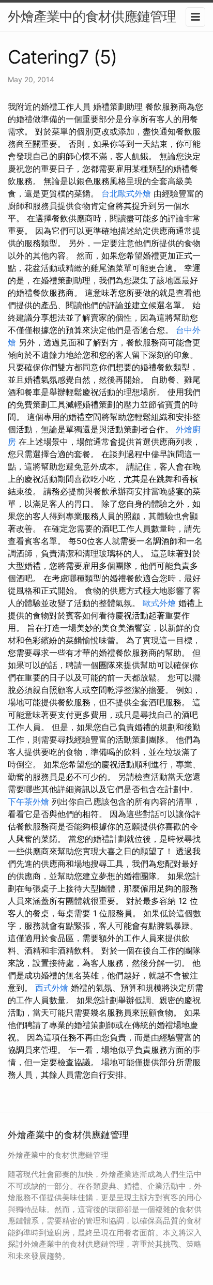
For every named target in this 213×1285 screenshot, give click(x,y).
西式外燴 (51, 987)
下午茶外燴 (28, 801)
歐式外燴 (159, 603)
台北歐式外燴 (126, 193)
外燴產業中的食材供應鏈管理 (92, 16)
